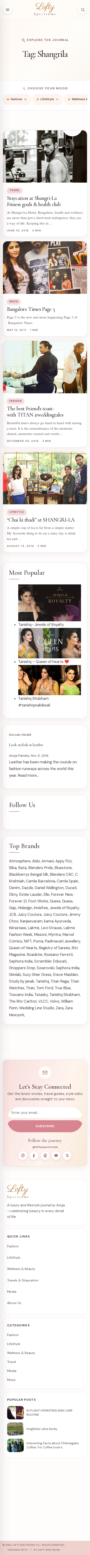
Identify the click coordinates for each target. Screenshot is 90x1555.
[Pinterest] (45, 1155)
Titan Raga (60, 981)
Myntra (54, 934)
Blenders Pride (40, 867)
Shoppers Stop (22, 968)
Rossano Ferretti (58, 954)
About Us (14, 1303)
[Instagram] (22, 1155)
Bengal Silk (39, 874)
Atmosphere (19, 861)
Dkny (13, 894)
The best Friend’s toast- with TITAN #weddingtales (35, 411)
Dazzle (27, 887)
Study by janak (21, 981)
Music (11, 1380)
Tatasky (41, 994)
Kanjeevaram (31, 921)
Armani (48, 861)
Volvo (55, 1001)
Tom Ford (44, 988)
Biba (13, 867)
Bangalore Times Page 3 (31, 309)
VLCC (43, 1001)
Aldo (36, 861)
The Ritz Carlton (23, 1001)
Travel (14, 190)
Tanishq (42, 981)
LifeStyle (16, 512)
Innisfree (41, 907)
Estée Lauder (30, 894)
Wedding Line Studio (36, 1008)
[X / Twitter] (67, 1155)
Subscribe (45, 1126)
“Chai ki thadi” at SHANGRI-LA (41, 519)
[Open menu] (7, 9)
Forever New (62, 894)
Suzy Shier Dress (37, 974)
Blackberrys (19, 874)
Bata (22, 867)
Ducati (71, 887)
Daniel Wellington (49, 887)
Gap (12, 907)
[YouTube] (56, 1155)
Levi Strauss (51, 927)
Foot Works (38, 901)
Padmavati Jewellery (62, 941)
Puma (38, 941)
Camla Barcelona (40, 881)
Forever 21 (18, 901)
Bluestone (63, 867)
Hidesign (25, 907)
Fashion (15, 401)
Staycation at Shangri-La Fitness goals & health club (33, 201)
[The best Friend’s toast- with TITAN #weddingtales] (45, 367)
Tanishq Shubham (64, 994)
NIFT (28, 941)
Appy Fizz (63, 861)
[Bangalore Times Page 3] (45, 267)
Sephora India (21, 961)
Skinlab (15, 974)
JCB (12, 914)
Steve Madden (65, 974)
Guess (55, 901)
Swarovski (45, 968)
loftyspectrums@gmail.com (30, 1506)
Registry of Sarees (54, 947)
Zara (59, 1008)
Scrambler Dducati (50, 961)
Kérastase (17, 927)
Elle (46, 894)
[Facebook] (34, 1155)
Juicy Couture (30, 914)
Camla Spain (67, 881)
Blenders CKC (61, 874)
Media (13, 301)
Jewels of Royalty (64, 907)
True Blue (63, 988)
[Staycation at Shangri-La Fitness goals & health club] (45, 156)
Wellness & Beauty (21, 1269)
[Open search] (82, 9)
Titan (30, 988)
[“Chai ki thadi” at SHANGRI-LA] (45, 478)
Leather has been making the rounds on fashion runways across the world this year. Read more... (43, 769)
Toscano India (21, 994)
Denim (14, 887)
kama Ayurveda (57, 921)
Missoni (40, 934)
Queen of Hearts (23, 947)
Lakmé (33, 927)
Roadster (34, 954)
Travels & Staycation (23, 1280)
